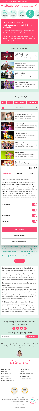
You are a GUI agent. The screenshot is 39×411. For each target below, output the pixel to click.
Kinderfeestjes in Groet (29, 256)
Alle (3, 102)
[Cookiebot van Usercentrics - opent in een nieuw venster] (29, 168)
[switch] (34, 210)
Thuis (10, 102)
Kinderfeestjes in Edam (9, 251)
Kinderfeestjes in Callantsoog (9, 246)
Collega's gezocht (6, 373)
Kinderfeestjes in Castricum (29, 246)
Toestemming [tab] (7, 173)
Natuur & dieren (20, 102)
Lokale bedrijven (6, 378)
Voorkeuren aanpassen (19, 241)
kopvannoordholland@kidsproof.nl (19, 405)
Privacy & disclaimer (19, 407)
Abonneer (32, 336)
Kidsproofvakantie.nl (25, 378)
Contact (22, 371)
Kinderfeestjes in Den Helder (10, 249)
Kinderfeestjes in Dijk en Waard (29, 249)
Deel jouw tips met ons (26, 373)
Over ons (4, 371)
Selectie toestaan (19, 235)
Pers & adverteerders (7, 380)
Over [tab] (32, 173)
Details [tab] (19, 173)
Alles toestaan (19, 229)
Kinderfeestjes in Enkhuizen (10, 256)
